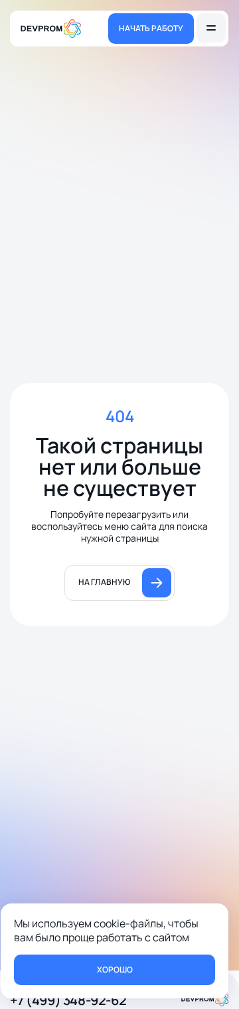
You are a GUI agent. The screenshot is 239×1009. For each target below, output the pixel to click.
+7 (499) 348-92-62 (68, 1000)
